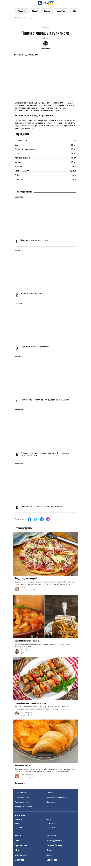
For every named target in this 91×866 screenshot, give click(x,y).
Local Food (61, 11)
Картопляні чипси (22, 765)
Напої (34, 11)
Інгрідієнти (50, 828)
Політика (51, 835)
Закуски (28, 18)
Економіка (51, 860)
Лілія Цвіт (24, 587)
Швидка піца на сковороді (26, 578)
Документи (51, 802)
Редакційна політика (23, 807)
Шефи (47, 11)
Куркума (18, 162)
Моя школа (20, 855)
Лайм (17, 175)
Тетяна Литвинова (27, 775)
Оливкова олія (21, 141)
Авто (49, 855)
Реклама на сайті (22, 802)
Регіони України (54, 845)
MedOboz (19, 860)
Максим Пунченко (27, 650)
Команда (50, 793)
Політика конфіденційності (57, 797)
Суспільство (21, 845)
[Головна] (15, 18)
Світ (17, 840)
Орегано (18, 153)
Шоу (17, 850)
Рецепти (21, 11)
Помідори (19, 179)
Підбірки (18, 828)
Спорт (49, 850)
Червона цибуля (22, 171)
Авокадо (18, 166)
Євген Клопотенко (27, 712)
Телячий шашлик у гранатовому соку (30, 703)
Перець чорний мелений (25, 149)
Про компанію (20, 793)
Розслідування (54, 840)
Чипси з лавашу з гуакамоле (42, 18)
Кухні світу (50, 823)
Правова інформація (23, 797)
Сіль (16, 145)
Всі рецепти (20, 783)
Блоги (18, 835)
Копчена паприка (22, 158)
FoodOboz (20, 815)
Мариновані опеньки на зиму (27, 640)
